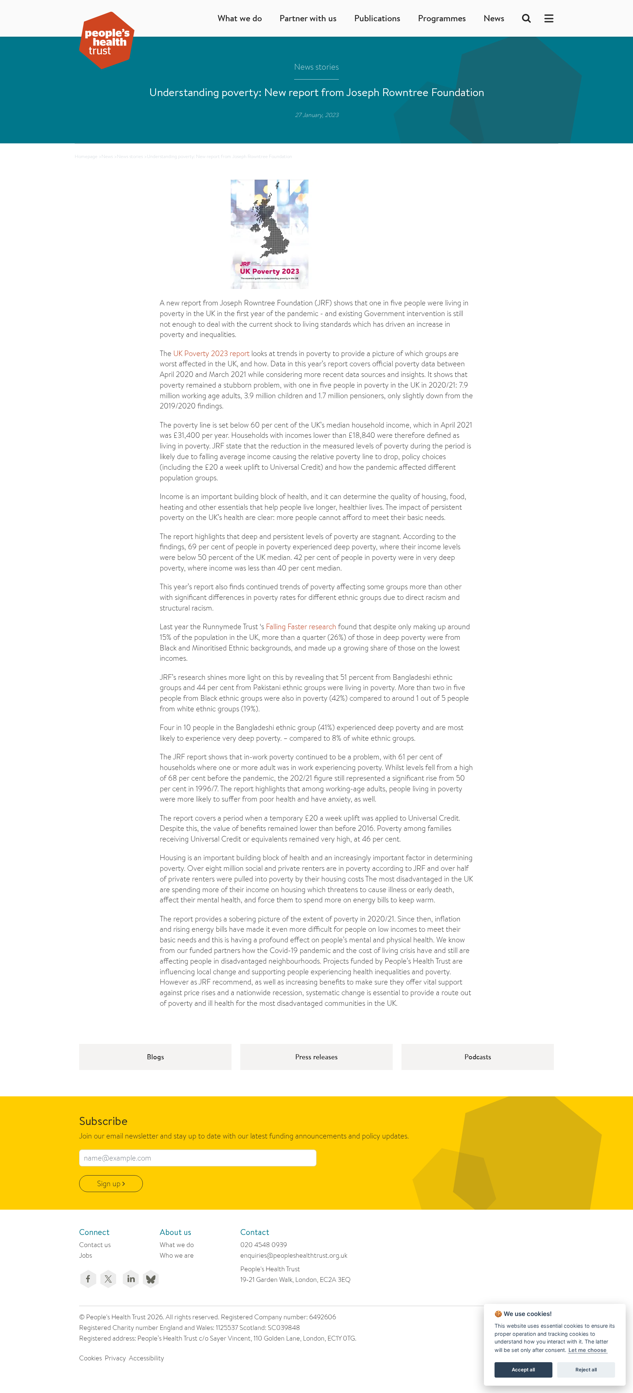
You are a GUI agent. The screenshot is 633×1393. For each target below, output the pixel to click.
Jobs (85, 1255)
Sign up (109, 1183)
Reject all (586, 1369)
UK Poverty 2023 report (211, 353)
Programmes (442, 18)
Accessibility (146, 1358)
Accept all (523, 1369)
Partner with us (308, 18)
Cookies (90, 1358)
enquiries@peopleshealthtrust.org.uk (293, 1255)
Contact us (95, 1244)
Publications (377, 18)
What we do (240, 18)
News (494, 18)
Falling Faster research (301, 626)
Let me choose (588, 1350)
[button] (547, 18)
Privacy (115, 1358)
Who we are (177, 1255)
